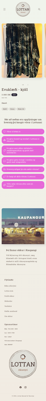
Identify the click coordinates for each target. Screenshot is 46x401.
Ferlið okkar (9, 296)
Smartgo (31, 396)
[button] (4, 9)
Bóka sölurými (10, 286)
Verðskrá (8, 306)
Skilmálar (8, 301)
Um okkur (8, 316)
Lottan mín (8, 291)
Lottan (19, 396)
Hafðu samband (10, 311)
